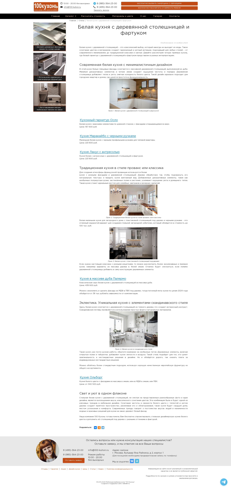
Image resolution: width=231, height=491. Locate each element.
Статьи (93, 469)
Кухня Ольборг (91, 377)
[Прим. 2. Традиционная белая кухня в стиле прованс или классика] (133, 215)
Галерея (157, 16)
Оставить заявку (73, 460)
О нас (143, 16)
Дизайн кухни (74, 469)
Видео (101, 469)
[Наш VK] (132, 461)
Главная (55, 16)
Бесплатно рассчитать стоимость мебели (159, 8)
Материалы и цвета (122, 16)
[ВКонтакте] (95, 427)
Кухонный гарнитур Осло (99, 120)
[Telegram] (102, 427)
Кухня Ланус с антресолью (100, 152)
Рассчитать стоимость (93, 16)
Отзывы (44, 469)
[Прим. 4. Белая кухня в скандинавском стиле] (133, 346)
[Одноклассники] (99, 427)
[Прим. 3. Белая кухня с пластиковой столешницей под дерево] (133, 258)
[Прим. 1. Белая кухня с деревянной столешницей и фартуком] (133, 108)
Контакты (174, 16)
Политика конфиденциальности (120, 469)
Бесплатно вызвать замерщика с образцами (159, 3)
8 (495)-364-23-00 (107, 7)
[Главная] (46, 6)
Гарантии (54, 469)
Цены (85, 469)
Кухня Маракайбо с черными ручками (108, 136)
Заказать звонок (101, 10)
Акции (63, 469)
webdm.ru (126, 483)
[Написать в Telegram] (223, 482)
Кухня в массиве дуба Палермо (103, 278)
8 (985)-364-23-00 (107, 4)
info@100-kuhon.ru (72, 7)
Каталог (69, 16)
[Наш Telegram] (137, 461)
